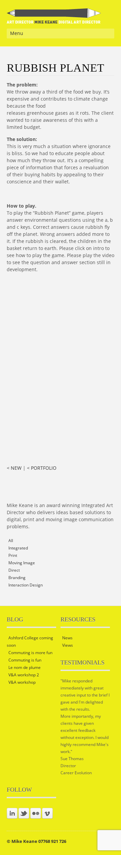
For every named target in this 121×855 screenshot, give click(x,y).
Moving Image (21, 563)
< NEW (14, 468)
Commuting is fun (24, 660)
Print (12, 555)
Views (67, 645)
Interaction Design (25, 585)
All (10, 540)
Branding (17, 577)
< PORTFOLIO (41, 468)
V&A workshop (22, 682)
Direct (14, 570)
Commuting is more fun (30, 652)
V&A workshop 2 (23, 675)
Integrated (18, 548)
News (67, 638)
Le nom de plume (24, 667)
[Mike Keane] (54, 19)
